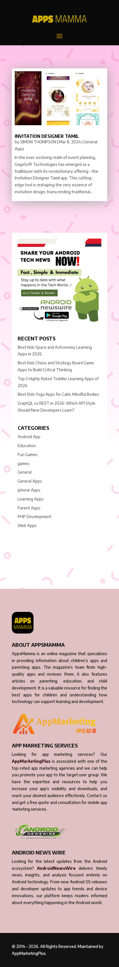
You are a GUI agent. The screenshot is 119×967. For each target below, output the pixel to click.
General (24, 472)
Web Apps (27, 525)
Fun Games (28, 454)
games (23, 463)
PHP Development (34, 516)
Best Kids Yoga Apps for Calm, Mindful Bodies (58, 394)
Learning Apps (31, 498)
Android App (29, 436)
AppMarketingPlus (31, 761)
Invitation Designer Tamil (47, 136)
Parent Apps (29, 507)
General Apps (30, 481)
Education (27, 445)
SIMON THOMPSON (38, 141)
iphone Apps (29, 490)
